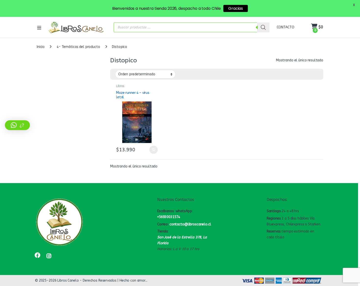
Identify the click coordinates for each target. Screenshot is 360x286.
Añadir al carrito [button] (152, 150)
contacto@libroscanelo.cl (190, 224)
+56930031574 (168, 217)
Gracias (235, 8)
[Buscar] (263, 27)
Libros (120, 86)
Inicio (41, 47)
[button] (17, 125)
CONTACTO (285, 27)
